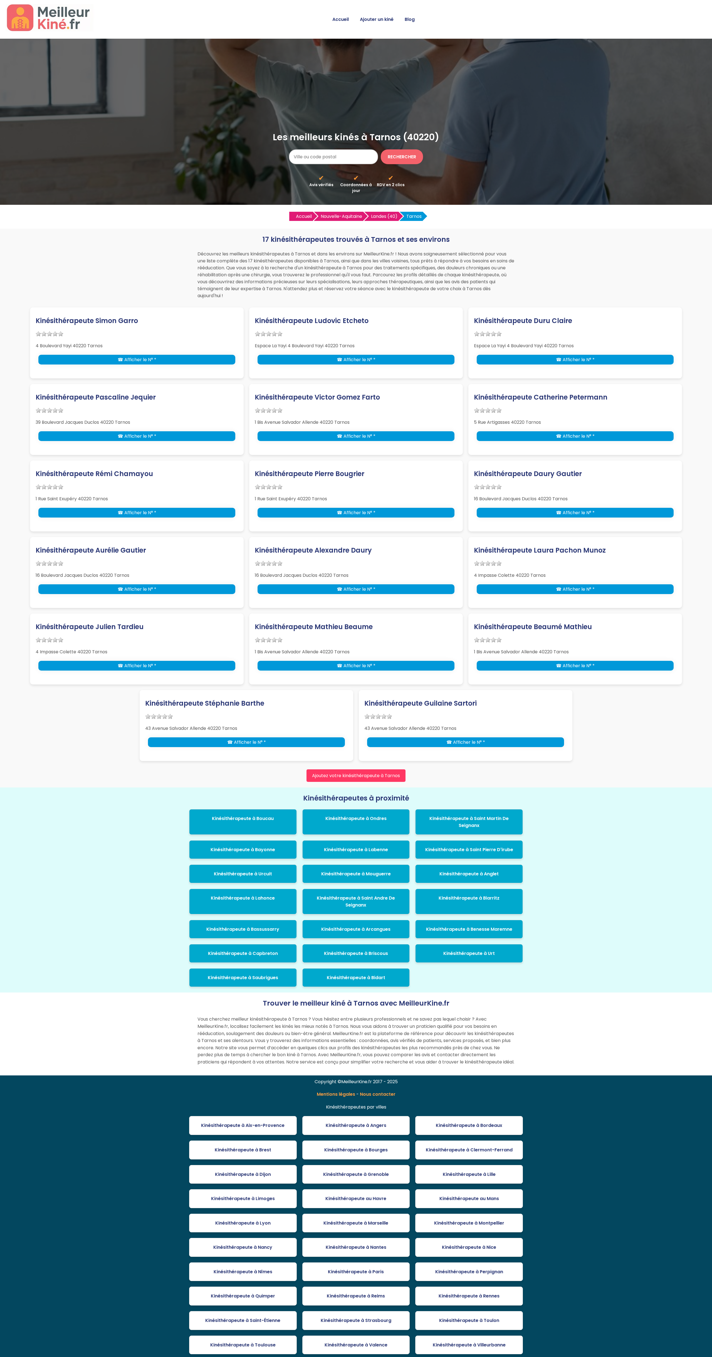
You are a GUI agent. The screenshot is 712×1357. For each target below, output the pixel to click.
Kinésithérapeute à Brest (243, 1150)
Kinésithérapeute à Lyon (243, 1223)
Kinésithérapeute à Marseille (355, 1223)
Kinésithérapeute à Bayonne (243, 849)
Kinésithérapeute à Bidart (356, 977)
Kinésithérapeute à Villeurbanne (469, 1345)
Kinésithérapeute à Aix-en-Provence (243, 1125)
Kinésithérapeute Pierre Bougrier (309, 473)
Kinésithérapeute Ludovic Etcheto (312, 320)
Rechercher (402, 157)
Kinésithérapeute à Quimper (243, 1296)
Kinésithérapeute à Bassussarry (242, 929)
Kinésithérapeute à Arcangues (355, 929)
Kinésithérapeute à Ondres (356, 818)
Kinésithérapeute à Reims (356, 1296)
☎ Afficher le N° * (137, 359)
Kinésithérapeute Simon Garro (87, 320)
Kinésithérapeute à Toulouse (243, 1345)
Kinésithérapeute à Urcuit (243, 874)
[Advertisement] (356, 89)
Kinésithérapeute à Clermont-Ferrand (469, 1150)
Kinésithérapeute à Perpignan (469, 1272)
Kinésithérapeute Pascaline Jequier (96, 397)
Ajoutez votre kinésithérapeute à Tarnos (356, 775)
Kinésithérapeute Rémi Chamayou (94, 473)
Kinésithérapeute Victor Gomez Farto (317, 397)
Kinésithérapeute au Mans (469, 1198)
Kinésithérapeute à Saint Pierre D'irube (469, 849)
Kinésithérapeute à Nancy (242, 1247)
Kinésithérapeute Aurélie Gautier (91, 550)
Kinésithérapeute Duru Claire (523, 320)
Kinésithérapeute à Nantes (356, 1247)
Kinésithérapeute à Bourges (356, 1150)
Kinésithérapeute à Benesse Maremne (469, 929)
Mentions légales (336, 1094)
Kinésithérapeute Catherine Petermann (540, 397)
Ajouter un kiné (377, 19)
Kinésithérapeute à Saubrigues (243, 977)
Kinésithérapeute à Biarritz (469, 898)
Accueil (340, 19)
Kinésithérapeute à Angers (356, 1125)
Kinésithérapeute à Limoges (243, 1198)
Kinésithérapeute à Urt (469, 953)
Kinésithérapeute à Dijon (243, 1174)
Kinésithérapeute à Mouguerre (356, 874)
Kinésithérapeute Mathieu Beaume (314, 626)
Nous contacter (377, 1094)
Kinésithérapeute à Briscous (356, 953)
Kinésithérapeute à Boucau (243, 818)
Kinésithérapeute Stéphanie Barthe (204, 703)
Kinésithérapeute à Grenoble (356, 1174)
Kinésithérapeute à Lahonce (243, 898)
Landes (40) (384, 216)
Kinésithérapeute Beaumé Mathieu (533, 626)
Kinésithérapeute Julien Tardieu (90, 626)
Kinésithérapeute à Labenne (356, 849)
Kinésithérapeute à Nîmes (243, 1272)
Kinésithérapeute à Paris (356, 1272)
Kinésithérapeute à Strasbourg (356, 1320)
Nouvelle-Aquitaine (341, 216)
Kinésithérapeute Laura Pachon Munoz (540, 550)
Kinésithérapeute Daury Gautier (528, 473)
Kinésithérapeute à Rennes (469, 1296)
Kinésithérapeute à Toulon (469, 1320)
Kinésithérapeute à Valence (356, 1345)
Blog (410, 19)
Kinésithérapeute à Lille (469, 1174)
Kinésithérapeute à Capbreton (243, 953)
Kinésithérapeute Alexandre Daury (313, 550)
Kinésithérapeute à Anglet (469, 874)
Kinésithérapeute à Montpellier (469, 1223)
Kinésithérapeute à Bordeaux (469, 1125)
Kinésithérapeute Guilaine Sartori (420, 703)
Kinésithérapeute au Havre (355, 1198)
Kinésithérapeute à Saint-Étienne (242, 1320)
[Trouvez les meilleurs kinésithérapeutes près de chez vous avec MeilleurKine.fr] (51, 29)
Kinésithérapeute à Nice (469, 1247)
